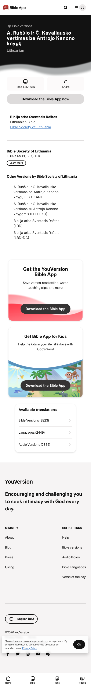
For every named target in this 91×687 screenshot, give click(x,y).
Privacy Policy (29, 648)
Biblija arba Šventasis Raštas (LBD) (36, 223)
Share (66, 86)
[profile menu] (80, 7)
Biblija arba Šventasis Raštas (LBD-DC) (36, 235)
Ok (79, 644)
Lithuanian (15, 50)
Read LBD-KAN (25, 86)
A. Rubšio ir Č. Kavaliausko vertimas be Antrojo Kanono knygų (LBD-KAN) (36, 192)
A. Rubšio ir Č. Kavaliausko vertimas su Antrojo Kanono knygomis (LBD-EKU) (36, 209)
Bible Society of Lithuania (30, 127)
